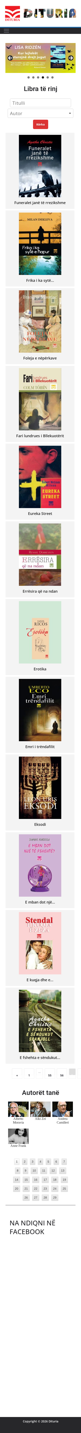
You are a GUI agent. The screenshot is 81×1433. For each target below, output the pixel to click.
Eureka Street (40, 513)
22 (35, 1188)
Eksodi (40, 824)
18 (54, 1179)
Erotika (40, 668)
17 (45, 1179)
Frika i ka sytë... (40, 280)
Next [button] (71, 58)
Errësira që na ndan (40, 591)
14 (16, 1179)
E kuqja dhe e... (40, 979)
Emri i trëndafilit (40, 746)
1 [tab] (28, 77)
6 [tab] (52, 77)
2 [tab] (33, 77)
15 (26, 1179)
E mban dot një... (40, 902)
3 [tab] (38, 77)
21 (26, 1188)
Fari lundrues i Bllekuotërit (40, 435)
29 (54, 1197)
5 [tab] (48, 77)
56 (62, 1074)
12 (53, 1170)
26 (26, 1197)
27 (35, 1197)
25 (64, 1188)
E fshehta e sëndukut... (40, 1057)
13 (62, 1170)
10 (34, 1170)
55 (50, 1074)
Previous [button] (10, 58)
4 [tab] (43, 77)
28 (45, 1197)
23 (45, 1188)
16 (35, 1179)
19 (64, 1179)
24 (54, 1188)
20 (16, 1188)
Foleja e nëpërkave (40, 358)
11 (43, 1170)
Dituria (53, 1421)
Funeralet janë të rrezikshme (40, 202)
